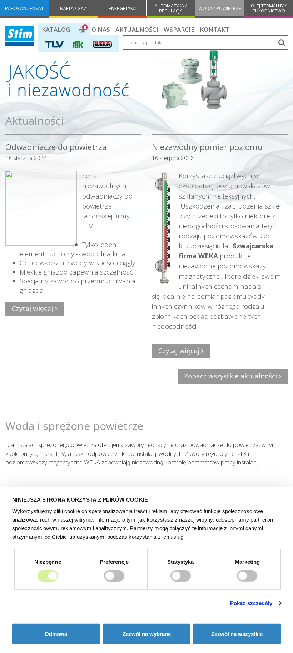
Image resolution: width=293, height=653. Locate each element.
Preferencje (114, 561)
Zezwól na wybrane (147, 634)
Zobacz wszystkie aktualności (231, 375)
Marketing (247, 561)
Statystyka (180, 561)
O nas (100, 29)
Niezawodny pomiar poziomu (207, 146)
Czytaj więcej (33, 308)
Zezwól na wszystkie (237, 634)
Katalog (56, 29)
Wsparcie (179, 29)
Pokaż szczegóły (251, 603)
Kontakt (214, 29)
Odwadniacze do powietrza (56, 146)
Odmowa (56, 634)
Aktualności (136, 29)
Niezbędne (47, 561)
